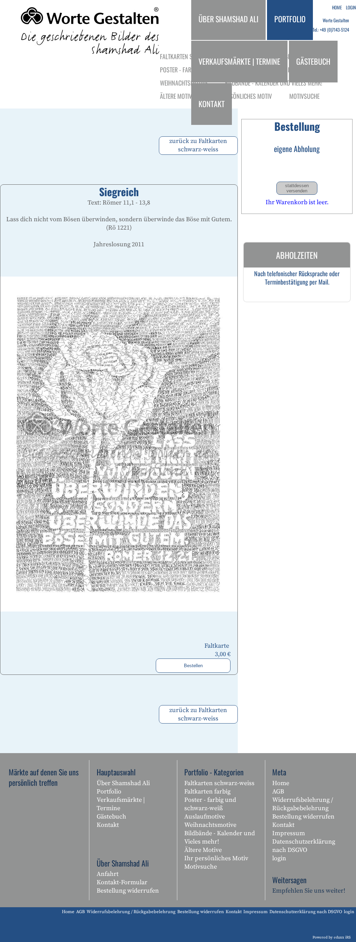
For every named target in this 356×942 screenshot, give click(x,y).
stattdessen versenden (297, 188)
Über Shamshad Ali (123, 783)
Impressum (288, 833)
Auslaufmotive (204, 817)
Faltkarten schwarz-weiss (219, 783)
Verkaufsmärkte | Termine (121, 804)
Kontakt (108, 825)
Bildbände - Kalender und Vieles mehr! (219, 837)
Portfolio (109, 792)
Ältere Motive (203, 850)
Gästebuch (111, 817)
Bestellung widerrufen (128, 891)
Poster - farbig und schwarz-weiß (210, 804)
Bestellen (193, 665)
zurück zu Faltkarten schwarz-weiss (198, 145)
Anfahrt (108, 874)
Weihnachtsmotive (210, 825)
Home (280, 783)
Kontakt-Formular (122, 882)
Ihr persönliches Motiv (216, 858)
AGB (278, 792)
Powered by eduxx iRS (332, 937)
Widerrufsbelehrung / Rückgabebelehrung (302, 804)
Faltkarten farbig (207, 792)
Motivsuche (200, 867)
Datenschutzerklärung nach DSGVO (303, 846)
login (279, 858)
